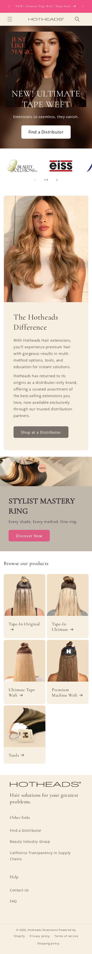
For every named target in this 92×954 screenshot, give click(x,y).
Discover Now (29, 535)
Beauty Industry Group (30, 841)
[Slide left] (35, 180)
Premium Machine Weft (65, 692)
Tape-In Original (24, 624)
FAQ (13, 901)
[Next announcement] (83, 6)
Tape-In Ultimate (60, 626)
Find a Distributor (46, 132)
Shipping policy (48, 943)
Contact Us (19, 890)
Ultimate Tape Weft (22, 692)
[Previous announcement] (9, 6)
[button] (9, 19)
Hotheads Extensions (43, 930)
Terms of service (66, 936)
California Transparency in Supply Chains (40, 855)
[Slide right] (57, 180)
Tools (14, 755)
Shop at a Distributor (41, 432)
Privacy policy (40, 936)
